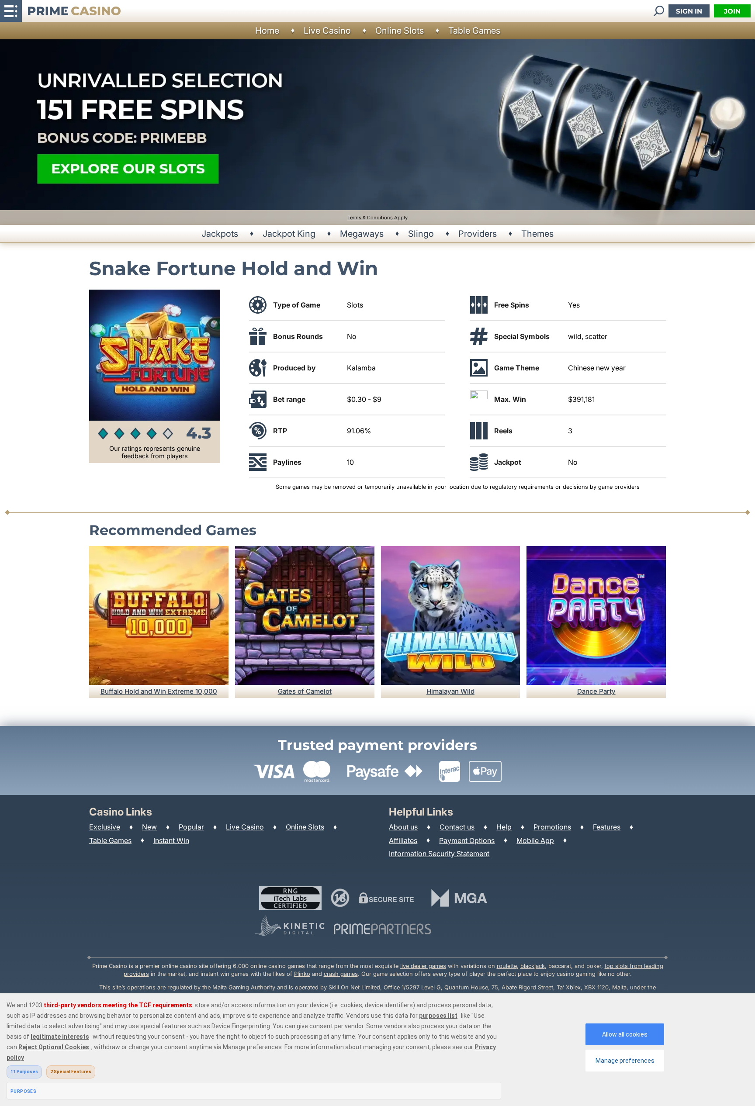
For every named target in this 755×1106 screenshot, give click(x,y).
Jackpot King (289, 233)
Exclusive (104, 827)
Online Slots (399, 30)
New (149, 827)
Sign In (689, 11)
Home (267, 30)
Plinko (302, 974)
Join (732, 11)
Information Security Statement (439, 853)
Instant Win (171, 840)
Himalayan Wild (450, 691)
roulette (507, 966)
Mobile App (535, 840)
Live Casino (327, 30)
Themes (537, 233)
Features (606, 827)
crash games (341, 974)
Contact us (457, 827)
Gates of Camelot (305, 691)
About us (403, 827)
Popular (191, 827)
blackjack (532, 966)
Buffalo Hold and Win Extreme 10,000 (158, 691)
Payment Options (467, 840)
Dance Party (596, 691)
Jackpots (219, 233)
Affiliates (403, 840)
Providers (477, 233)
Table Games (474, 30)
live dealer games (423, 966)
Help (504, 827)
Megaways (362, 233)
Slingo (421, 233)
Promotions (552, 827)
